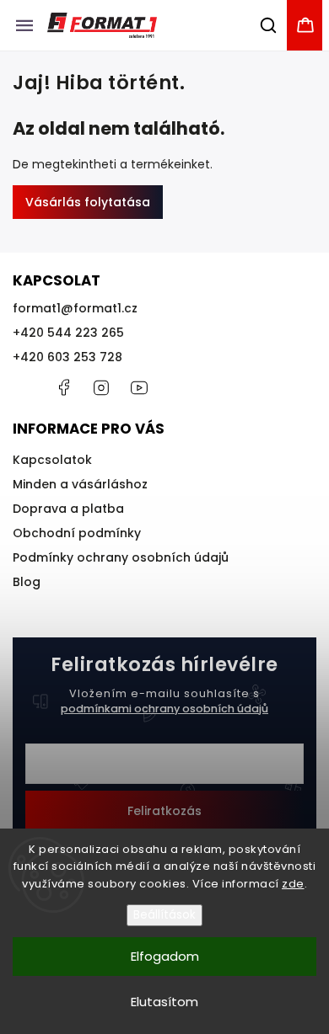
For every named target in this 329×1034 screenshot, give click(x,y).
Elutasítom (164, 1001)
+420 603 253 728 (67, 357)
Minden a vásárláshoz (80, 484)
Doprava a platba (68, 508)
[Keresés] (269, 25)
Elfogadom (165, 956)
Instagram (101, 387)
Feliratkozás (164, 810)
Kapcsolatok (52, 459)
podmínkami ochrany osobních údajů (164, 708)
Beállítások (164, 915)
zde (293, 884)
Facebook (63, 387)
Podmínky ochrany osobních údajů (121, 557)
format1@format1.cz (75, 308)
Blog (26, 581)
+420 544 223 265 (68, 332)
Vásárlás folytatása (87, 202)
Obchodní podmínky (77, 533)
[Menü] (24, 25)
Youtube (139, 387)
